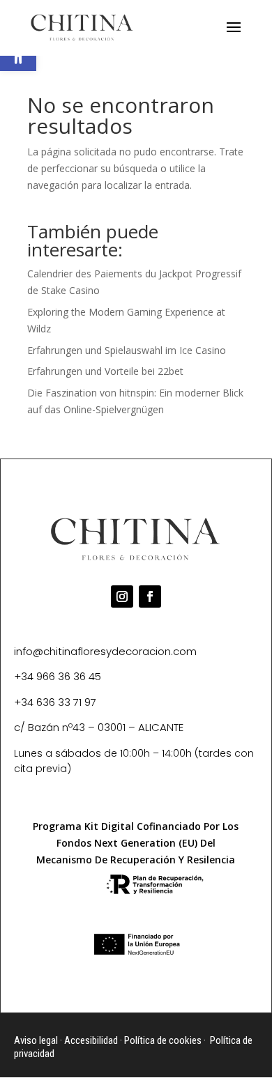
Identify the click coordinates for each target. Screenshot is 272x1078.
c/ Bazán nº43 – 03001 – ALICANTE (98, 727)
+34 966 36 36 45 (57, 676)
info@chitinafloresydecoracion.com (105, 651)
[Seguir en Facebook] (150, 596)
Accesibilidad (91, 1040)
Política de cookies (163, 1040)
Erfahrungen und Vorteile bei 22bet (105, 371)
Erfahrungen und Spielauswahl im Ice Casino (126, 350)
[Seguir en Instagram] (122, 596)
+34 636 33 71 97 (55, 702)
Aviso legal (36, 1040)
